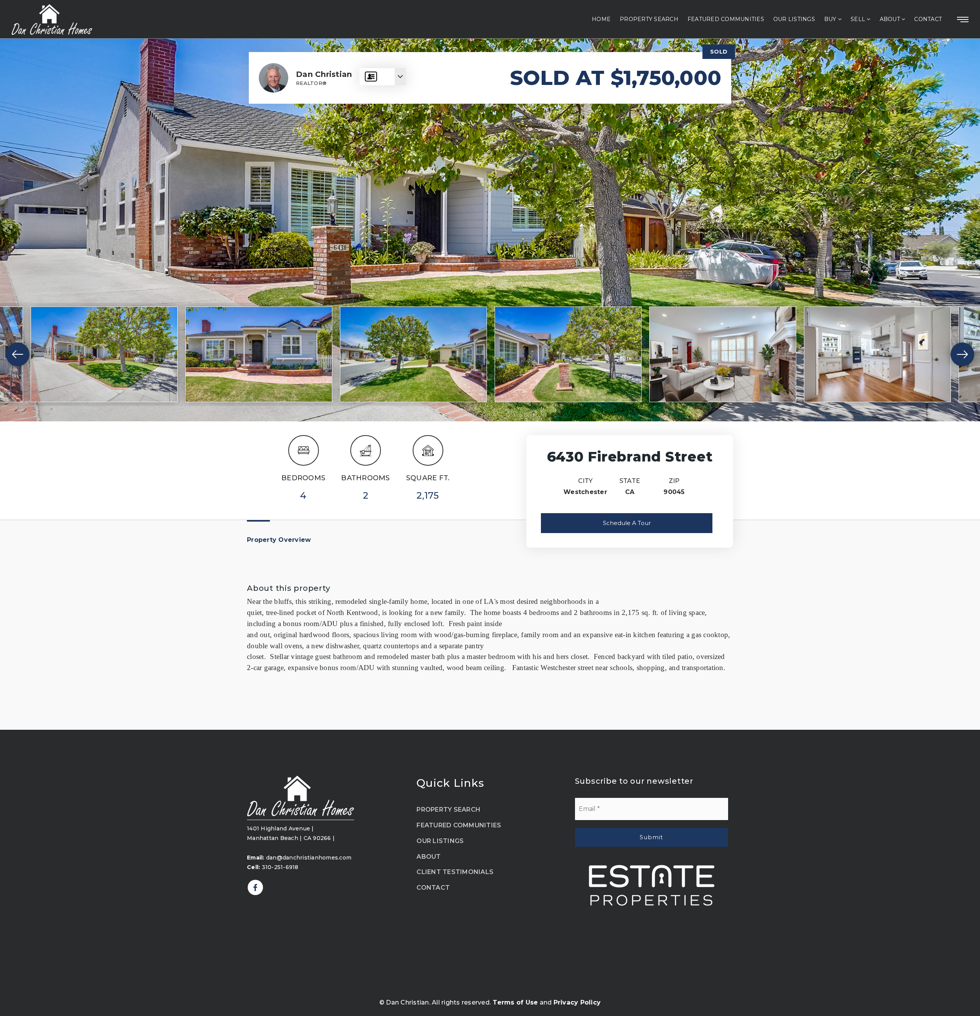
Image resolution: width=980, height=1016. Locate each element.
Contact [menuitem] (928, 19)
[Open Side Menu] (963, 19)
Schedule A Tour (627, 523)
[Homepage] (51, 19)
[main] (490, 384)
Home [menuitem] (601, 19)
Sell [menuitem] (859, 19)
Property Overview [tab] (279, 539)
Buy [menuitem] (831, 19)
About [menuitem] (891, 19)
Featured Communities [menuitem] (726, 19)
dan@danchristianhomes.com (299, 857)
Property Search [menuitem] (649, 19)
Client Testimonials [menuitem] (454, 872)
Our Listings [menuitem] (794, 19)
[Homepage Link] (300, 795)
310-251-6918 (273, 867)
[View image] (104, 354)
